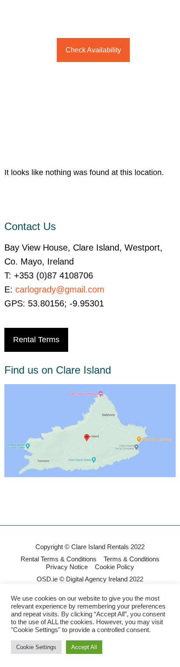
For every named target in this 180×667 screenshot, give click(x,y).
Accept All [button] (84, 647)
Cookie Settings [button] (36, 647)
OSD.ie (47, 579)
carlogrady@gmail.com (59, 289)
